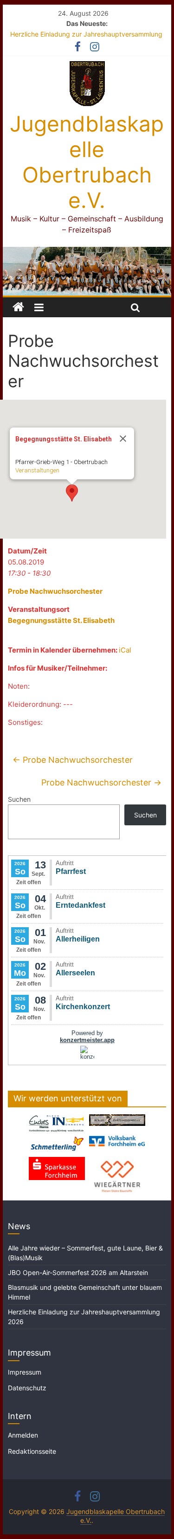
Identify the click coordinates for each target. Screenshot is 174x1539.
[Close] (123, 438)
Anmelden (23, 1435)
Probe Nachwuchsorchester (55, 591)
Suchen (19, 799)
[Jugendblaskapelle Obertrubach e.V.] (87, 252)
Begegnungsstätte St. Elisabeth (61, 620)
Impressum (24, 1372)
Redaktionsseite (32, 1451)
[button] (72, 493)
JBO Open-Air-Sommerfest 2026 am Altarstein (78, 1272)
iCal (125, 650)
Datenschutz (27, 1388)
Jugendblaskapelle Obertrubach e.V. (87, 162)
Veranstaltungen (37, 470)
